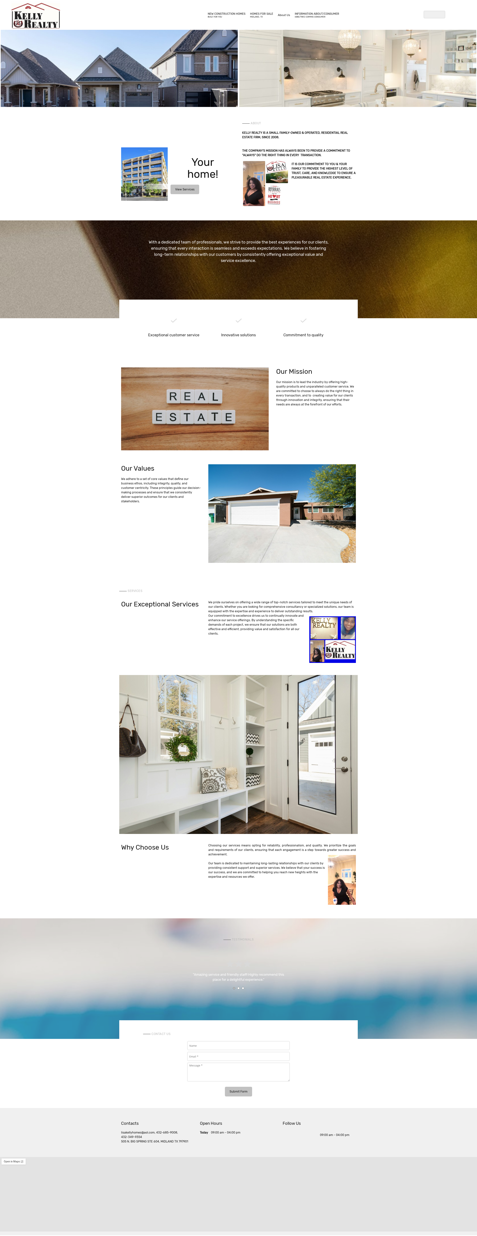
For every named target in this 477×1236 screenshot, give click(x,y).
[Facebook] (308, 1135)
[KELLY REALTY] (35, 15)
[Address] (301, 1135)
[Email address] (294, 1135)
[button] (119, 60)
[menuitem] (227, 14)
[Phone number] (286, 1135)
